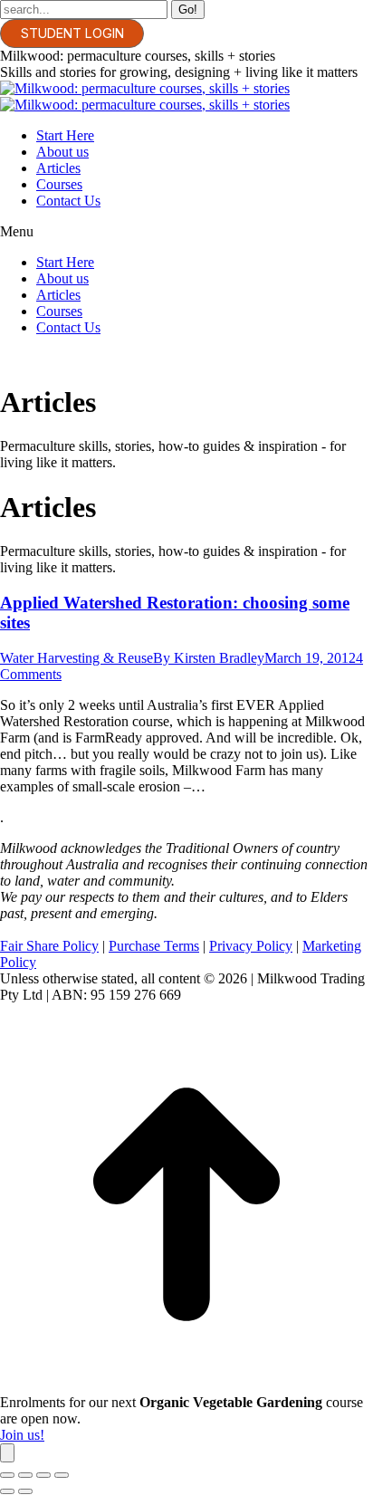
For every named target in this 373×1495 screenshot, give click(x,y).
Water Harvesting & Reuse (76, 658)
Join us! (22, 1434)
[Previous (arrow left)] (7, 1491)
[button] (186, 232)
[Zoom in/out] (61, 1475)
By (208, 658)
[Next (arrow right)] (25, 1491)
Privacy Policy (250, 946)
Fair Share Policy (49, 946)
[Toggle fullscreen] (43, 1475)
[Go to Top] (186, 1386)
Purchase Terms (154, 946)
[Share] (25, 1475)
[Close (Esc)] (7, 1475)
